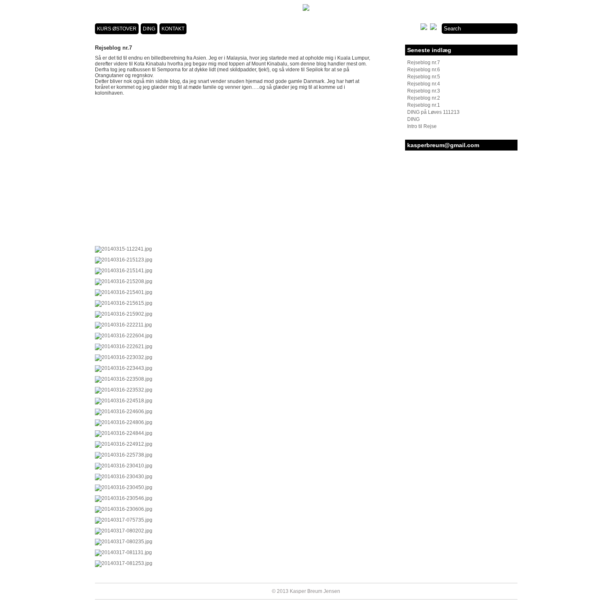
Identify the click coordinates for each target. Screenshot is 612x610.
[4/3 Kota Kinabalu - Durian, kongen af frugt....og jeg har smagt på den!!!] (123, 390)
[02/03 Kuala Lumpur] (123, 325)
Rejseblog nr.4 (423, 84)
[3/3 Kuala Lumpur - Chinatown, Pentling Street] (123, 346)
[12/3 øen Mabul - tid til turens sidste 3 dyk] (123, 531)
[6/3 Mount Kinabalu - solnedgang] (123, 444)
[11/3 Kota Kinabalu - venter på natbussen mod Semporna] (123, 520)
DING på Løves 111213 (433, 112)
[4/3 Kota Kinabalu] (123, 368)
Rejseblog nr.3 (423, 91)
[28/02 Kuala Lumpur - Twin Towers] (123, 303)
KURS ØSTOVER (117, 29)
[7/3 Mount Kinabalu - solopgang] (123, 455)
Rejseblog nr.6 (423, 70)
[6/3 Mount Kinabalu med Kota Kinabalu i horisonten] (123, 422)
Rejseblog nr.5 (423, 77)
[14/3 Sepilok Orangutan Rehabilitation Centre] (123, 552)
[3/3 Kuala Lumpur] (123, 336)
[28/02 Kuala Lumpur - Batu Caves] (123, 249)
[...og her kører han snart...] (123, 357)
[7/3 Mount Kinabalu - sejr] (123, 466)
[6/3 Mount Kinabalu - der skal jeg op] (123, 401)
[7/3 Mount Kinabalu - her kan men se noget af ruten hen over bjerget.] (123, 509)
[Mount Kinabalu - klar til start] (123, 411)
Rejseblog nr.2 (423, 98)
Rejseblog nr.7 (423, 62)
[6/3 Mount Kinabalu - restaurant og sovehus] (123, 433)
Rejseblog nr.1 (423, 105)
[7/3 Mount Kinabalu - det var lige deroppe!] (123, 487)
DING (149, 29)
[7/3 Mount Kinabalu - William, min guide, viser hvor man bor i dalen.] (123, 476)
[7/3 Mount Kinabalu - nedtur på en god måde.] (123, 498)
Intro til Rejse (422, 126)
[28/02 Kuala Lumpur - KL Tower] (123, 314)
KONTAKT (173, 29)
